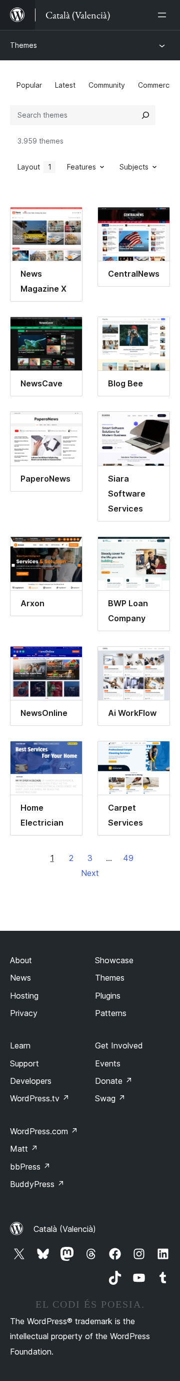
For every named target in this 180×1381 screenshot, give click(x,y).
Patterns (110, 1013)
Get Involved (119, 1045)
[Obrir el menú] (164, 15)
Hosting (24, 996)
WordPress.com (44, 1131)
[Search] (146, 115)
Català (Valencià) (65, 1229)
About (21, 960)
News (20, 978)
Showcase (114, 960)
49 (128, 858)
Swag (110, 1098)
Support (24, 1063)
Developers (31, 1081)
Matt (24, 1149)
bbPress (30, 1167)
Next (90, 873)
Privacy (24, 1013)
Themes (23, 45)
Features (81, 167)
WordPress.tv (40, 1098)
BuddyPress (37, 1184)
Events (107, 1063)
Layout (35, 167)
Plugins (107, 996)
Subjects (134, 167)
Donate (113, 1081)
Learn (20, 1045)
